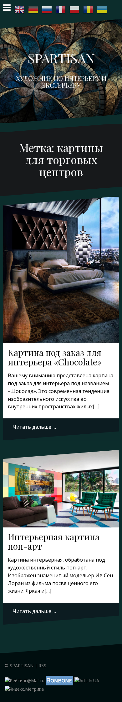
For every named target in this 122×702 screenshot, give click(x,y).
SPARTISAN (61, 58)
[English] (20, 9)
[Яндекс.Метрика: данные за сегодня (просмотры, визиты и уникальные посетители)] (24, 689)
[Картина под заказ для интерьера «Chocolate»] (60, 264)
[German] (33, 9)
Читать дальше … (34, 426)
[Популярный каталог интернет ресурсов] (59, 680)
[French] (61, 9)
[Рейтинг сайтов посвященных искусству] (86, 680)
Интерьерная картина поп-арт (53, 541)
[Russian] (47, 9)
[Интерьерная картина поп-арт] (60, 490)
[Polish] (75, 9)
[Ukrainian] (102, 9)
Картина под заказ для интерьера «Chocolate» (55, 357)
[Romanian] (88, 9)
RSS (42, 665)
